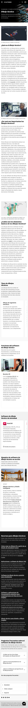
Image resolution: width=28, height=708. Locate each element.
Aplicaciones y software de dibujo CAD (13, 561)
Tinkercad (7, 585)
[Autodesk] (8, 2)
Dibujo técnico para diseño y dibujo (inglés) (12, 619)
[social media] (5, 697)
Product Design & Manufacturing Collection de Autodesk (12, 501)
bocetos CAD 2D (11, 376)
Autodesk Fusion (15, 585)
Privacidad (3, 703)
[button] (14, 655)
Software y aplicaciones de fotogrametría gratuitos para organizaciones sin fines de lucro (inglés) (11, 595)
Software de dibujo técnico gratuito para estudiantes (12, 576)
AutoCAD (12, 82)
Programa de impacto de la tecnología (12, 607)
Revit (22, 585)
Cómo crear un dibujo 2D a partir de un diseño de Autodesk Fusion (13, 547)
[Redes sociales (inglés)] (5, 697)
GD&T (10, 241)
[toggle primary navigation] (2, 2)
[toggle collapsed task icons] (19, 2)
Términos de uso (12, 704)
